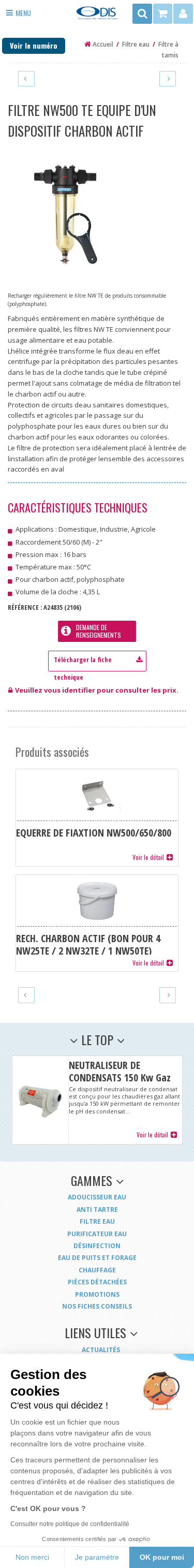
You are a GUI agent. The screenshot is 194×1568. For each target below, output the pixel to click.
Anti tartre (97, 1209)
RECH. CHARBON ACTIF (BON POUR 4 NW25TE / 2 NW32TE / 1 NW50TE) (97, 923)
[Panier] (163, 14)
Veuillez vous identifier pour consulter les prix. (96, 690)
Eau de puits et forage (97, 1257)
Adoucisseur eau (97, 1197)
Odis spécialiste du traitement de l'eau (96, 16)
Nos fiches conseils (97, 1306)
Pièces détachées (97, 1282)
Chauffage (97, 1270)
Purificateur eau (97, 1233)
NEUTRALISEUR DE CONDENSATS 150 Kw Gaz (97, 1100)
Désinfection (97, 1245)
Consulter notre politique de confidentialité (69, 1524)
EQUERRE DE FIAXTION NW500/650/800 (97, 817)
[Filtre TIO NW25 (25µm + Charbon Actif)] (167, 78)
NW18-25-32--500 (97, 658)
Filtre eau (97, 1221)
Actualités (101, 1349)
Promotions (97, 1294)
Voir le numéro (33, 45)
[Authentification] (183, 14)
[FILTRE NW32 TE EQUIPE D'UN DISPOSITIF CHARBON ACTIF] (26, 78)
